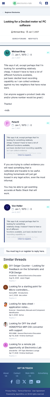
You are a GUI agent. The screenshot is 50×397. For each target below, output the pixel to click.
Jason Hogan (25, 278)
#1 (48, 53)
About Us (6, 374)
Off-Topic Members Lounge (29, 351)
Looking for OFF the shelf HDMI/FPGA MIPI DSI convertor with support (26, 327)
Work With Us (29, 374)
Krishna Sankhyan (26, 336)
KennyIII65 (13, 293)
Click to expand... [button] (25, 155)
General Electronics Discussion (29, 276)
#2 (48, 123)
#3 (48, 207)
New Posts (33, 39)
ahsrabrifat (13, 351)
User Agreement (38, 391)
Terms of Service (24, 391)
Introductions (23, 293)
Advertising (43, 373)
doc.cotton (23, 295)
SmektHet (13, 276)
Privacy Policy (10, 391)
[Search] (40, 3)
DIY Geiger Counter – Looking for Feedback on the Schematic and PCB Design (26, 269)
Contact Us (17, 374)
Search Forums (19, 39)
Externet (12, 310)
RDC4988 (12, 333)
